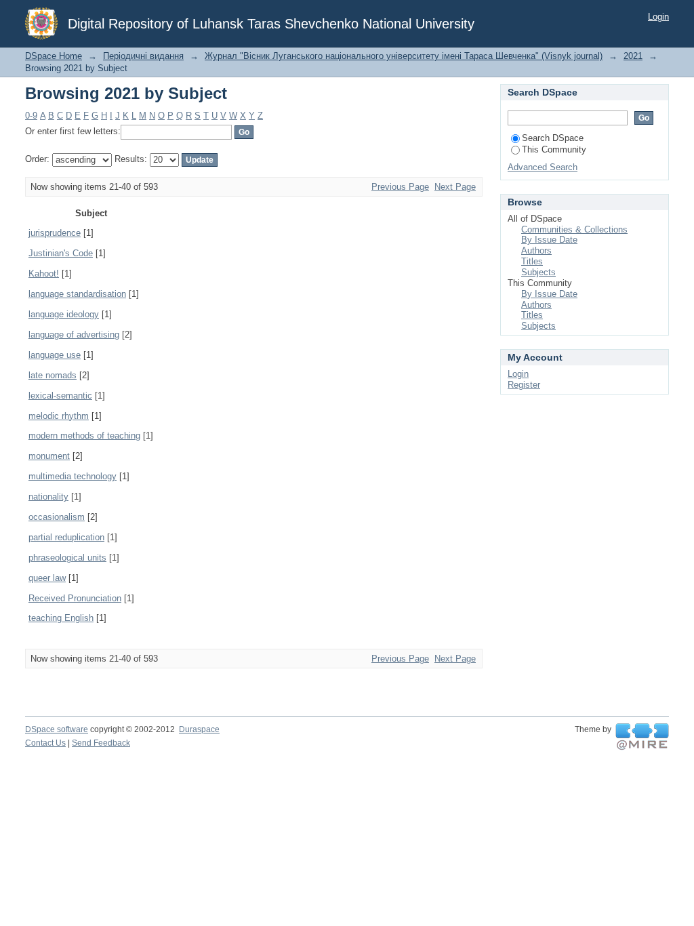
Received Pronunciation (74, 598)
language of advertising (73, 334)
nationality (48, 496)
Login (658, 17)
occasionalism (56, 517)
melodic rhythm (58, 416)
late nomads (52, 375)
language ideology (63, 314)
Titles (532, 261)
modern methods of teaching (84, 435)
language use (54, 355)
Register (524, 385)
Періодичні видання (143, 56)
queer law (47, 578)
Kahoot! (43, 273)
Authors (536, 250)
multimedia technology (72, 476)
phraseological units (67, 557)
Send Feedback (101, 743)
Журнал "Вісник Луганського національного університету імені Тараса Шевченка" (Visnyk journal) (404, 56)
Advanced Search (542, 167)
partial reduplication (66, 537)
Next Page (455, 187)
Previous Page (400, 187)
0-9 (31, 115)
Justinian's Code (60, 253)
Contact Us (45, 743)
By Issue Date (549, 240)
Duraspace (199, 729)
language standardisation (77, 294)
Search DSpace (553, 138)
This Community (554, 149)
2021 (633, 56)
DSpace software (56, 729)
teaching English (61, 618)
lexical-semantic (60, 395)
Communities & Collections (574, 229)
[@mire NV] (642, 737)
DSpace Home (53, 56)
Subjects (538, 272)
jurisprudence (54, 233)
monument (49, 456)
